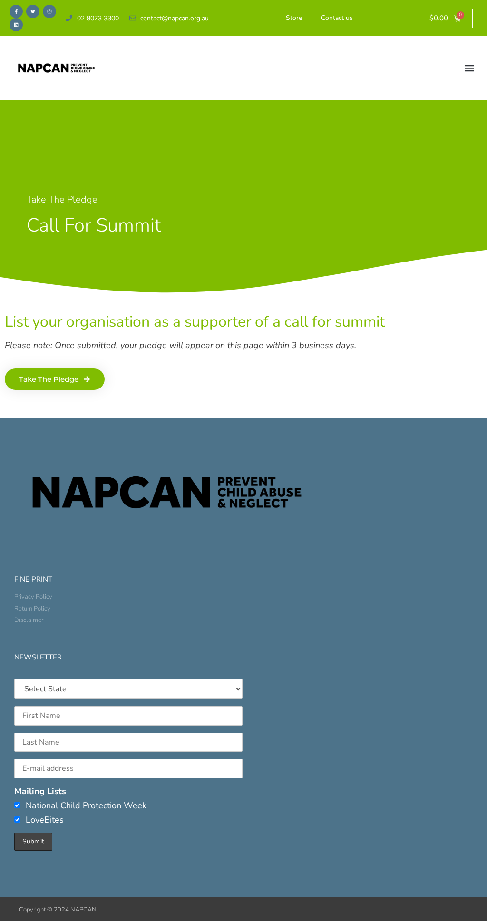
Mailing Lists (40, 791)
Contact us (337, 17)
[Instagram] (49, 11)
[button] (469, 68)
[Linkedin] (16, 24)
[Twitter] (32, 11)
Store (294, 17)
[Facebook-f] (16, 11)
